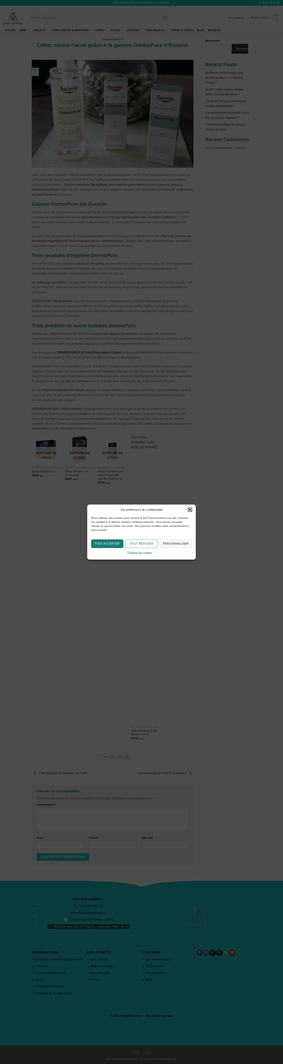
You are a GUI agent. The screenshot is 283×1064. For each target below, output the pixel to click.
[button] (190, 510)
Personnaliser (176, 543)
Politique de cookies (139, 552)
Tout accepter (107, 543)
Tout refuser (141, 543)
